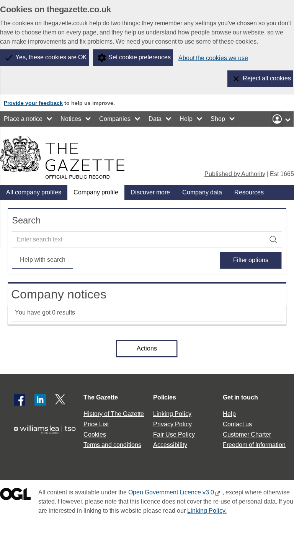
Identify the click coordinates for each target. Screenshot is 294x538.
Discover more (150, 192)
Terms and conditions (112, 445)
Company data (202, 192)
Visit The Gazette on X (61, 400)
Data (155, 119)
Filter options (250, 260)
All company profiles (33, 192)
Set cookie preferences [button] (139, 57)
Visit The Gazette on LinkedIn (40, 400)
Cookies (94, 434)
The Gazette (100, 397)
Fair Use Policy (174, 434)
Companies (115, 119)
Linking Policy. (207, 510)
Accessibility (170, 445)
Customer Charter (247, 434)
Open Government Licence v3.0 (171, 492)
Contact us (237, 424)
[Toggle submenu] (50, 119)
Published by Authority (234, 174)
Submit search (274, 238)
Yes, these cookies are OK (51, 57)
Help (186, 119)
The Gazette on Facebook (19, 400)
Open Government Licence (15, 496)
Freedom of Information (254, 445)
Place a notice (23, 119)
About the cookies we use (213, 58)
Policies (164, 397)
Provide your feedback (33, 103)
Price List (96, 424)
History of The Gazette (113, 414)
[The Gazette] (62, 157)
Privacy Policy (172, 424)
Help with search (42, 259)
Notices (70, 119)
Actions (147, 348)
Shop (218, 119)
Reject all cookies (267, 78)
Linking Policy (172, 414)
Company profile (96, 192)
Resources (249, 192)
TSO (47, 433)
